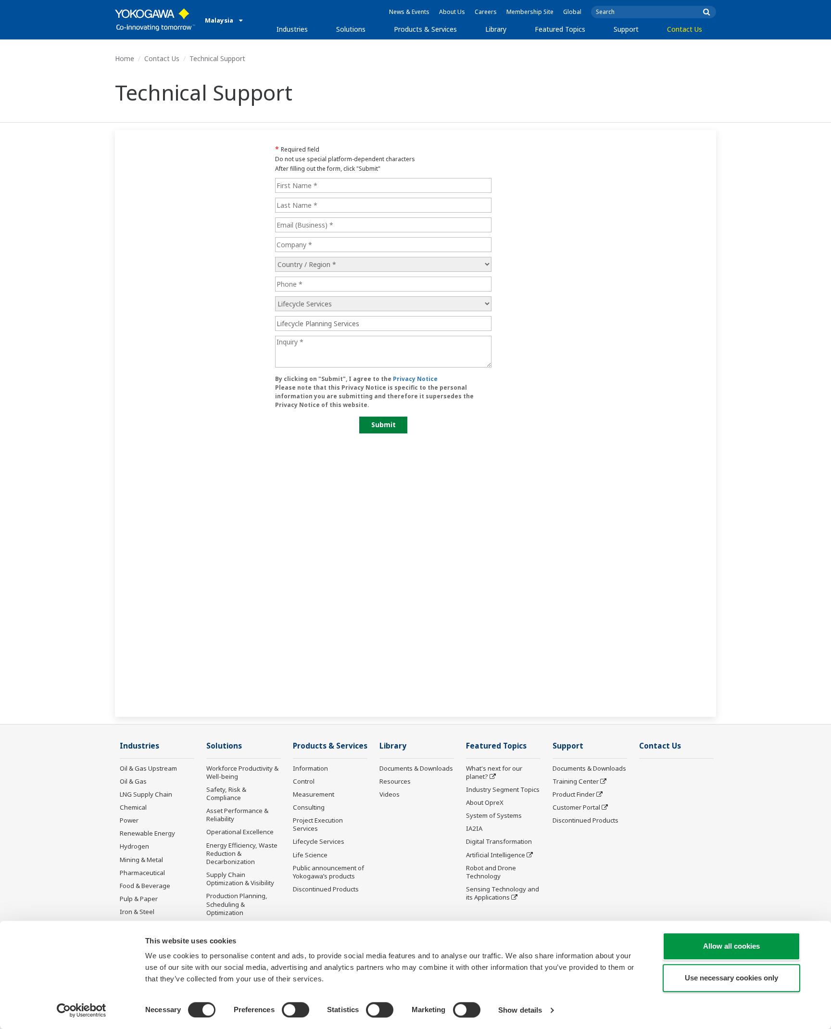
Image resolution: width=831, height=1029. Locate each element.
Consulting (309, 807)
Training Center (576, 781)
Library (495, 29)
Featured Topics (560, 29)
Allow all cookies (731, 946)
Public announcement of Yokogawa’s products (328, 872)
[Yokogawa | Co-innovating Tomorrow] (155, 19)
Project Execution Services (318, 824)
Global (572, 12)
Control (304, 781)
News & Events (409, 12)
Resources (395, 781)
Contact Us (684, 29)
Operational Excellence (240, 831)
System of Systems (494, 815)
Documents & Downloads (416, 768)
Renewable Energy (147, 833)
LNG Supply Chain (146, 794)
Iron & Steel (137, 911)
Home (124, 58)
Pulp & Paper (139, 898)
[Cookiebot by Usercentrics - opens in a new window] (81, 1010)
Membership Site (530, 12)
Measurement (313, 794)
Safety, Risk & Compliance (226, 793)
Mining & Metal (141, 859)
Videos (389, 794)
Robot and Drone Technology (491, 872)
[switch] (295, 1009)
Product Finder (574, 794)
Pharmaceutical (142, 872)
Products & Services (425, 29)
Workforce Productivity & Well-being (242, 772)
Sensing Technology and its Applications (502, 893)
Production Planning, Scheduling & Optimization (236, 903)
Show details (520, 1010)
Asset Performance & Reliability (237, 814)
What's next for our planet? (494, 772)
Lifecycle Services (318, 841)
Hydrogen (134, 846)
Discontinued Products (326, 889)
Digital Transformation (499, 841)
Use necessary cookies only (731, 978)
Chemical (133, 807)
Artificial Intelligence (495, 855)
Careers (486, 12)
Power (129, 820)
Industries (292, 29)
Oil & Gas (133, 781)
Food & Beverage (145, 885)
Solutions (350, 29)
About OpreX (485, 802)
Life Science (310, 855)
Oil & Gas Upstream (148, 768)
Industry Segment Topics (503, 789)
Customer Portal (576, 807)
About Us (452, 12)
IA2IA (474, 828)
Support (626, 29)
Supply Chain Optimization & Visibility (240, 878)
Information (310, 768)
